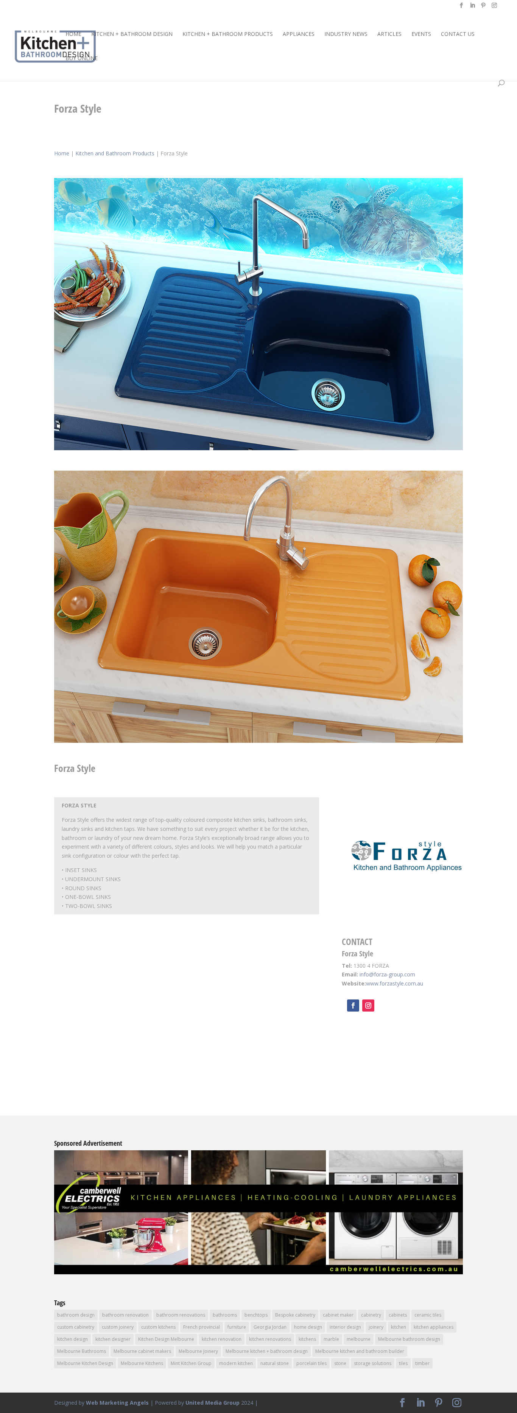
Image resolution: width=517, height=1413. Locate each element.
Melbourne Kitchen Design (85, 1363)
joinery (376, 1327)
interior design (345, 1327)
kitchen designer (113, 1339)
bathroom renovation (125, 1315)
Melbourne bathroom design (409, 1339)
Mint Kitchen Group (191, 1363)
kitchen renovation (221, 1339)
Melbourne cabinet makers (142, 1351)
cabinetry (371, 1315)
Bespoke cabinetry (295, 1315)
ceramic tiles (427, 1315)
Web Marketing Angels (117, 1402)
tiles (403, 1363)
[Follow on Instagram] (368, 1005)
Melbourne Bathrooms (81, 1351)
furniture (236, 1327)
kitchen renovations (270, 1339)
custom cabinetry (75, 1327)
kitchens (307, 1339)
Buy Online (81, 59)
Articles (389, 34)
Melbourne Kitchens (142, 1363)
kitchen (398, 1327)
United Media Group (212, 1402)
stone (340, 1363)
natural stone (274, 1363)
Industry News (346, 34)
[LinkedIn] (472, 7)
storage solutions (372, 1363)
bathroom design (76, 1315)
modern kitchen (236, 1363)
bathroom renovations (180, 1315)
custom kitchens (158, 1327)
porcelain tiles (311, 1363)
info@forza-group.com (387, 974)
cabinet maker (338, 1315)
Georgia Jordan (270, 1327)
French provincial (201, 1327)
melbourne (359, 1339)
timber (422, 1363)
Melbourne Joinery (198, 1351)
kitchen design (72, 1339)
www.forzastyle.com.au (394, 983)
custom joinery (118, 1327)
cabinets (398, 1315)
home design (308, 1327)
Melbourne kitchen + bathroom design (267, 1351)
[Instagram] (494, 7)
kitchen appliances (433, 1327)
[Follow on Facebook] (353, 1005)
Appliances (299, 34)
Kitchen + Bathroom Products (227, 34)
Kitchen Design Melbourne (166, 1339)
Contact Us (458, 34)
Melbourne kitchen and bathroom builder (359, 1351)
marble (331, 1339)
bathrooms (225, 1315)
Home (73, 34)
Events (421, 34)
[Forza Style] (258, 450)
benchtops (256, 1315)
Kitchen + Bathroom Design (132, 34)
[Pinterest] (483, 7)
